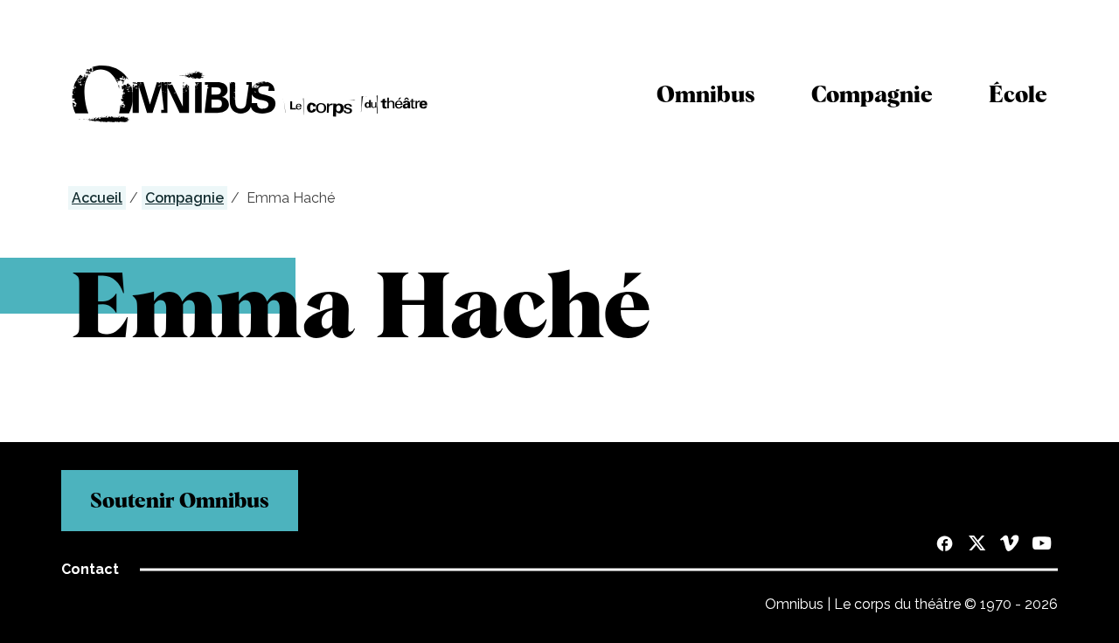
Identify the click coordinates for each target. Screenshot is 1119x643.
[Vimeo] (1009, 545)
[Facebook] (944, 545)
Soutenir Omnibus (179, 500)
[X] (977, 545)
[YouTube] (1041, 545)
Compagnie (872, 93)
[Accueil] (250, 94)
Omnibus (706, 93)
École (1018, 93)
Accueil (97, 198)
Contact (90, 569)
